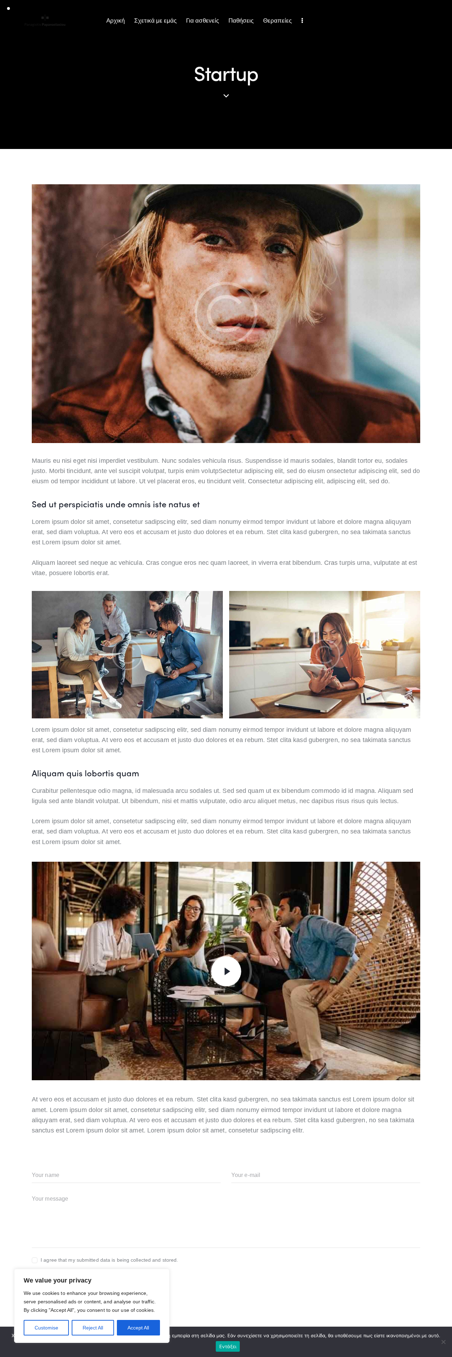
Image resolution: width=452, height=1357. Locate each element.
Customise (46, 1328)
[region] (92, 1306)
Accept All (138, 1328)
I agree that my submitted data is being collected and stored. (109, 1260)
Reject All (93, 1328)
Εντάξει (228, 1346)
